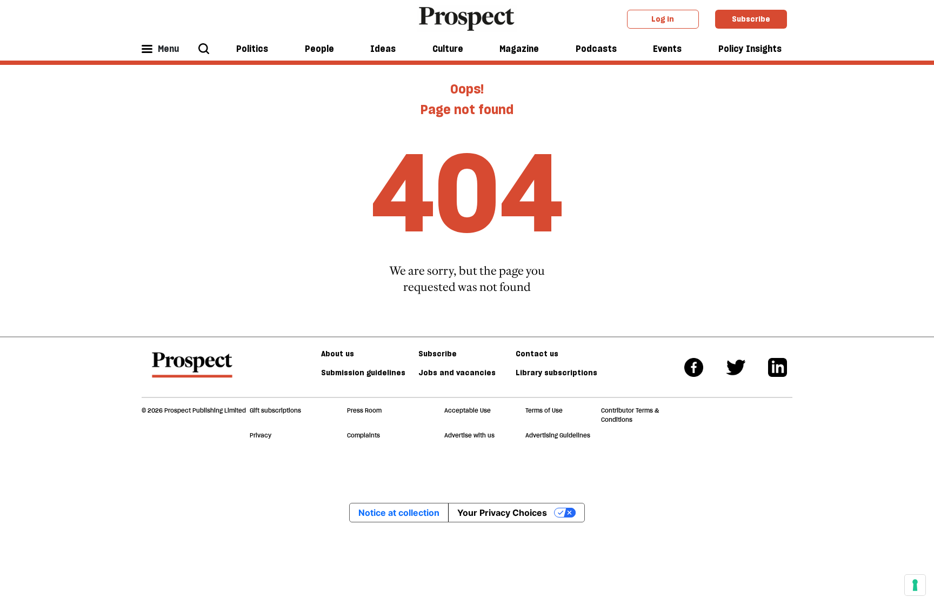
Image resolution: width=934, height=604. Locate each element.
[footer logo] (192, 370)
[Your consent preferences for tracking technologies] (915, 585)
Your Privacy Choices (502, 512)
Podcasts (596, 48)
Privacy (260, 435)
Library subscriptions (556, 372)
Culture (447, 48)
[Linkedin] (777, 367)
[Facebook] (693, 367)
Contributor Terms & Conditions (630, 415)
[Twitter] (735, 367)
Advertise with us (469, 435)
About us (337, 354)
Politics (252, 48)
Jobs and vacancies (457, 372)
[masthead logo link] (467, 18)
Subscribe (751, 19)
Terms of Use (544, 410)
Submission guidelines (363, 372)
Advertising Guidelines (557, 435)
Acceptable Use (467, 410)
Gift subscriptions (275, 410)
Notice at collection (398, 512)
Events (667, 48)
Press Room (364, 410)
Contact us (537, 354)
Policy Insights (750, 48)
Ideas (383, 48)
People (319, 48)
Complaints (363, 435)
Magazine (519, 48)
